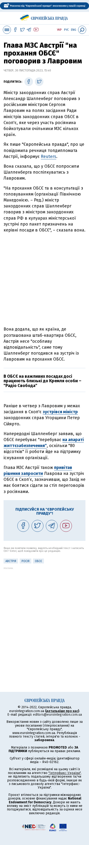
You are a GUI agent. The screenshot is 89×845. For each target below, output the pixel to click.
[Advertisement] (44, 279)
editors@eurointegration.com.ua (57, 715)
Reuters (48, 156)
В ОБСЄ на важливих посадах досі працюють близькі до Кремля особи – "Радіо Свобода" (42, 381)
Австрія (10, 561)
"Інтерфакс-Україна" (64, 773)
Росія (25, 561)
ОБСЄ (38, 561)
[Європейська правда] (44, 16)
